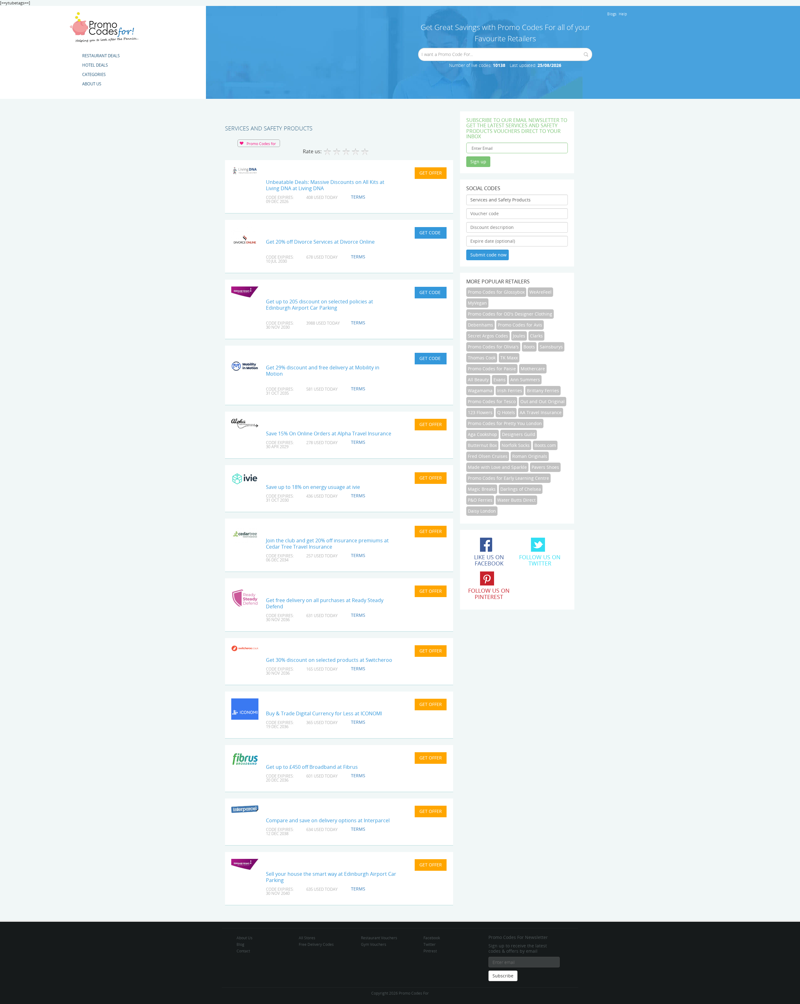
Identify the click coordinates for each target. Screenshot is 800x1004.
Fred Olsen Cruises (488, 456)
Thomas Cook (482, 358)
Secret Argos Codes (488, 336)
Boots (529, 347)
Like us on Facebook (489, 560)
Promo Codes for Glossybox (496, 292)
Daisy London (482, 511)
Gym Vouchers (373, 944)
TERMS (358, 197)
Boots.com (545, 445)
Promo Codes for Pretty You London (505, 423)
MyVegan (477, 303)
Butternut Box (482, 445)
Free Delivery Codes (316, 944)
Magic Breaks (482, 489)
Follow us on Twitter (540, 560)
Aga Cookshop (482, 434)
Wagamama (480, 390)
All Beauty (478, 380)
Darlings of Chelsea (520, 489)
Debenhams (480, 325)
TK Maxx (509, 358)
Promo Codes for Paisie (492, 369)
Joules (519, 336)
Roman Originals (529, 456)
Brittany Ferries (543, 390)
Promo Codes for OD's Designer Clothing (510, 314)
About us (91, 84)
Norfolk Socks (516, 445)
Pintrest (430, 950)
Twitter (429, 944)
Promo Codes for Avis (520, 325)
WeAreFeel (540, 292)
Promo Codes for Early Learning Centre (508, 478)
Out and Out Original (542, 401)
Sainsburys (551, 347)
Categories (94, 74)
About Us (244, 937)
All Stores (307, 937)
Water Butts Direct (516, 500)
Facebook (431, 937)
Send (585, 54)
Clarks (536, 336)
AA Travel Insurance (541, 412)
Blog (240, 944)
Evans (499, 380)
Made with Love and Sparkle (497, 467)
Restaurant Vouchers (379, 937)
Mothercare (533, 369)
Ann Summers (525, 380)
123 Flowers (480, 412)
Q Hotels (506, 412)
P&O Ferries (480, 500)
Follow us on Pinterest (489, 594)
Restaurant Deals (101, 55)
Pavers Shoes (545, 467)
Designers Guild (518, 434)
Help (623, 13)
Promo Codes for (261, 143)
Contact (243, 950)
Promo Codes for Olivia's (493, 347)
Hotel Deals (95, 65)
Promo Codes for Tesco (492, 401)
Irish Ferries (509, 390)
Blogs (612, 13)
